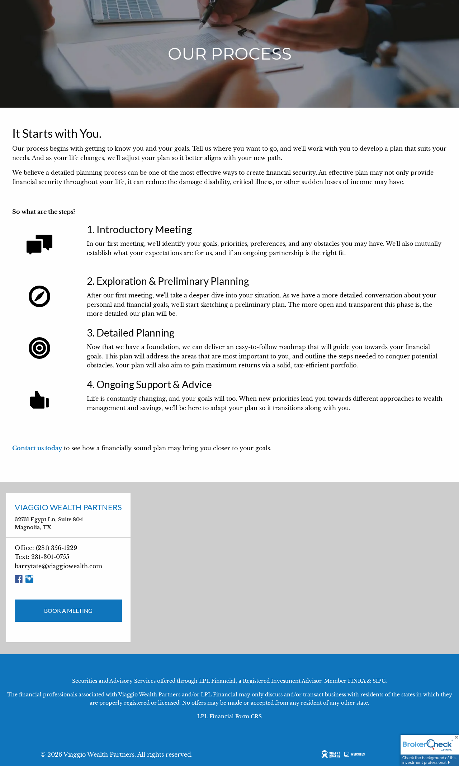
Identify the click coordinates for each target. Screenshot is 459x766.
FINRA (356, 681)
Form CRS (248, 716)
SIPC (379, 681)
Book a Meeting (68, 610)
